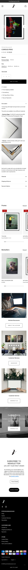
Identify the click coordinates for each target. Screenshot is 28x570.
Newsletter (4, 520)
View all (24, 205)
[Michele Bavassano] (14, 305)
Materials (4, 176)
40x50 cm (10, 66)
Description (4, 103)
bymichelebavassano (9, 563)
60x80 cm (16, 66)
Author (3, 515)
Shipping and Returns (7, 529)
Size (3, 64)
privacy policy (15, 476)
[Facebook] (2, 506)
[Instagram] (6, 506)
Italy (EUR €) (4, 559)
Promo (4, 205)
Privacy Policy (5, 541)
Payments (4, 532)
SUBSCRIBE (14, 489)
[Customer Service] (14, 380)
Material (4, 57)
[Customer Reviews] (14, 343)
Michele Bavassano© (7, 47)
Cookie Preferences (6, 557)
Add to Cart (14, 567)
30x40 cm (4, 66)
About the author (14, 325)
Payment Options (6, 186)
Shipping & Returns (6, 181)
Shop (3, 513)
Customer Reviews (6, 518)
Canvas (12, 59)
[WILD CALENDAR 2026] (12, 266)
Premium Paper (5, 59)
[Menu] (2, 6)
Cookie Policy (5, 539)
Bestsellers (5, 250)
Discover (14, 363)
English (12, 559)
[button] (3, 26)
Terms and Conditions (7, 543)
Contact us (14, 400)
